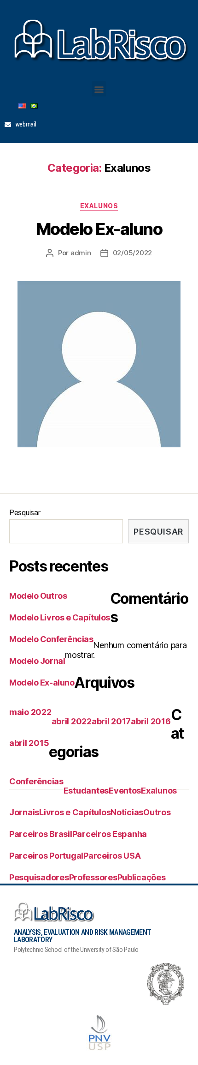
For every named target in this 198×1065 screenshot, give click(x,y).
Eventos (125, 790)
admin (80, 252)
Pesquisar (25, 512)
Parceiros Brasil (40, 834)
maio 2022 (30, 712)
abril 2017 (111, 721)
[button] (99, 88)
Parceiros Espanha (109, 834)
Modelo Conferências (51, 639)
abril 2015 (29, 743)
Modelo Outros (38, 596)
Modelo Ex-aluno (99, 229)
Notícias (127, 812)
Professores (93, 877)
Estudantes (86, 790)
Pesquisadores (39, 877)
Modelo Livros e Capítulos (59, 617)
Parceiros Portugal (46, 855)
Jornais (24, 812)
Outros (156, 812)
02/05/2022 (132, 252)
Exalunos (99, 206)
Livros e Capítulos (75, 812)
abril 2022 (72, 721)
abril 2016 (150, 721)
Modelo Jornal (37, 661)
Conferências (36, 781)
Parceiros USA (112, 855)
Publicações (141, 877)
